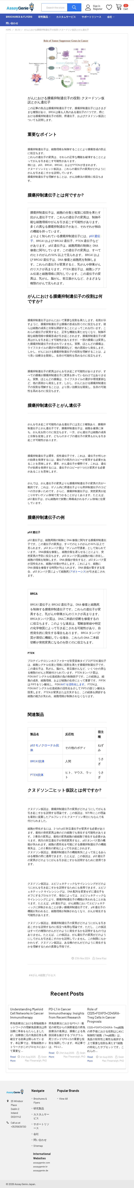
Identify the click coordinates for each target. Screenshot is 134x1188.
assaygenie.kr (40, 1166)
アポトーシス (78, 571)
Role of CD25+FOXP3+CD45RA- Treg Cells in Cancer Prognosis (103, 1015)
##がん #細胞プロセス (42, 975)
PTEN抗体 (36, 774)
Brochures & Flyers (19, 16)
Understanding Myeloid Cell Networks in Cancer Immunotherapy (27, 1013)
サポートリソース (91, 16)
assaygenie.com (41, 1162)
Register (97, 8)
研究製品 (43, 16)
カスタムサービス (66, 16)
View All (63, 1098)
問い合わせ (12, 23)
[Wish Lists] (111, 7)
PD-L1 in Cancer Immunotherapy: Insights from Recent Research (66, 1013)
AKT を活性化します (72, 684)
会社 (109, 16)
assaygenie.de (40, 1170)
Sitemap (38, 1145)
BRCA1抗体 (37, 761)
